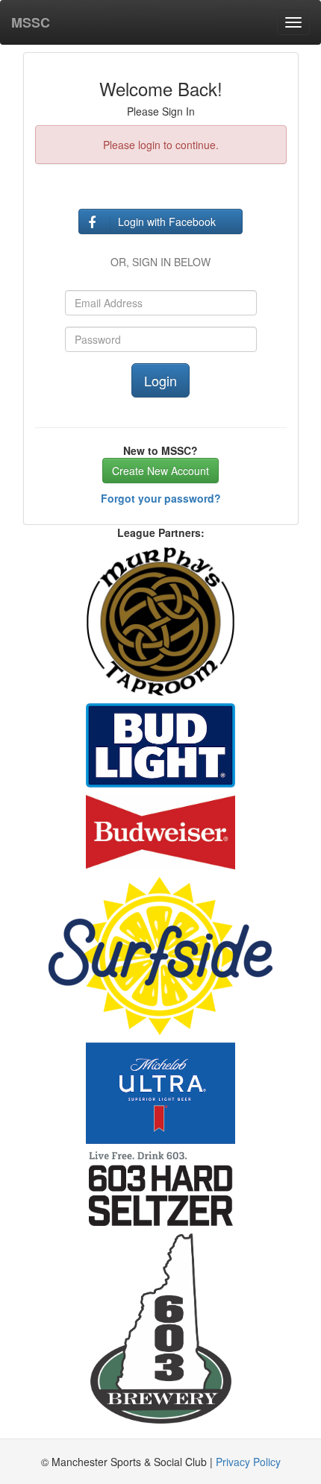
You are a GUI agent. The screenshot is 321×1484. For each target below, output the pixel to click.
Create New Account (160, 470)
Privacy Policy (248, 1461)
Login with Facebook (167, 221)
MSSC (30, 22)
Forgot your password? (161, 498)
